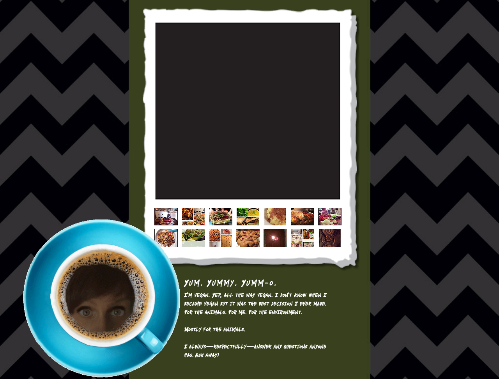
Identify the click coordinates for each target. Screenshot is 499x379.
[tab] (166, 216)
